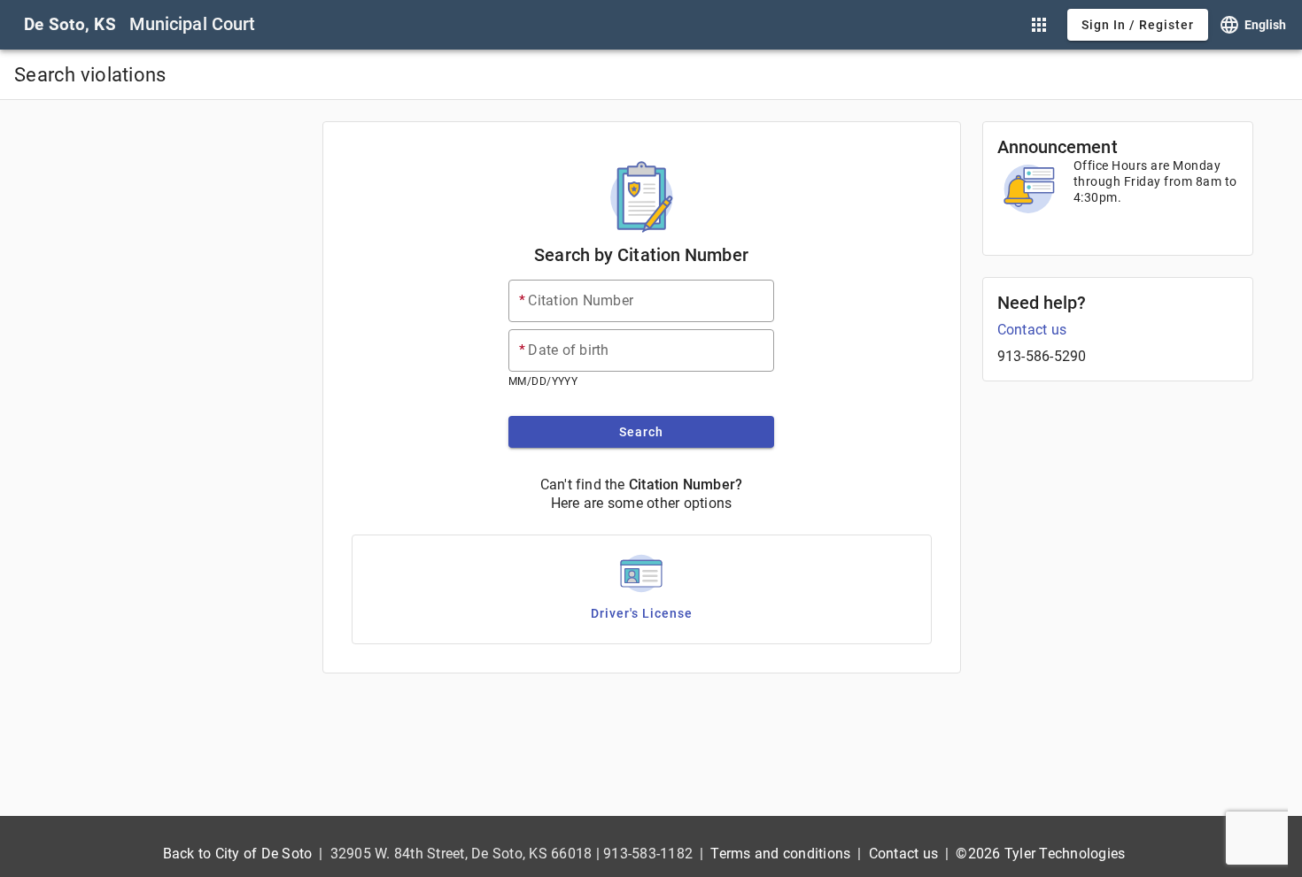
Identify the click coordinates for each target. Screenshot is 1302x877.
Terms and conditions (780, 853)
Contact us (1032, 329)
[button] (1039, 25)
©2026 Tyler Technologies (1040, 853)
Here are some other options (641, 503)
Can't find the (582, 484)
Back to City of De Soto (238, 853)
